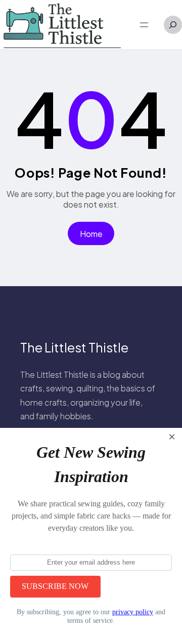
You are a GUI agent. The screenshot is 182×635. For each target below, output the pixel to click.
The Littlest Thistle (74, 347)
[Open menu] (144, 25)
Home (91, 233)
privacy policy (132, 612)
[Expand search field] (173, 25)
